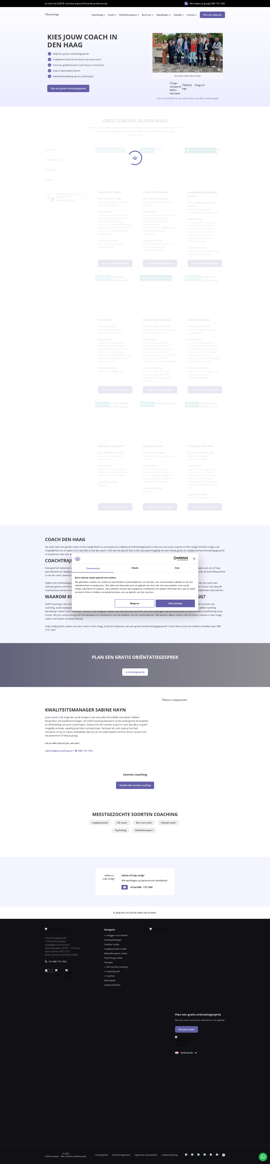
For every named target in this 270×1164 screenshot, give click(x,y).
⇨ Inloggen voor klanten (116, 935)
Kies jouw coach (186, 1029)
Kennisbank (109, 980)
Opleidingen (162, 14)
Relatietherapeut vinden (115, 953)
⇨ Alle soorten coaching (115, 966)
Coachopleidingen (113, 939)
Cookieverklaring (169, 1155)
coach (75, 546)
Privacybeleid (101, 1155)
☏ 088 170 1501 (84, 750)
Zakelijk (178, 14)
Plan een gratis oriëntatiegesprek (68, 88)
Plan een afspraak (212, 14)
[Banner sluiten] (194, 559)
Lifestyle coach (168, 822)
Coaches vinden (111, 944)
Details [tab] (135, 568)
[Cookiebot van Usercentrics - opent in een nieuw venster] (175, 558)
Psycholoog (97, 14)
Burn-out (146, 14)
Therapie (108, 962)
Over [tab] (177, 568)
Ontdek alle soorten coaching (135, 785)
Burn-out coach (144, 822)
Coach (111, 14)
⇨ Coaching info (112, 971)
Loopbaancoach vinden (115, 948)
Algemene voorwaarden (146, 1155)
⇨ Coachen (109, 975)
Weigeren (134, 603)
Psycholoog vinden (113, 957)
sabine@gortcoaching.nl (59, 750)
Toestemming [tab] (92, 568)
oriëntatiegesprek (135, 672)
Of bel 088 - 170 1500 (141, 887)
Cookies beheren (112, 984)
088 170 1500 (218, 3)
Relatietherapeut (128, 14)
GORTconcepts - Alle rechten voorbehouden (65, 1156)
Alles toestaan (175, 603)
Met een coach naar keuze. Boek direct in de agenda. (200, 1020)
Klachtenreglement (121, 1155)
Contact (191, 14)
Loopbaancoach (100, 822)
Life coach (122, 822)
